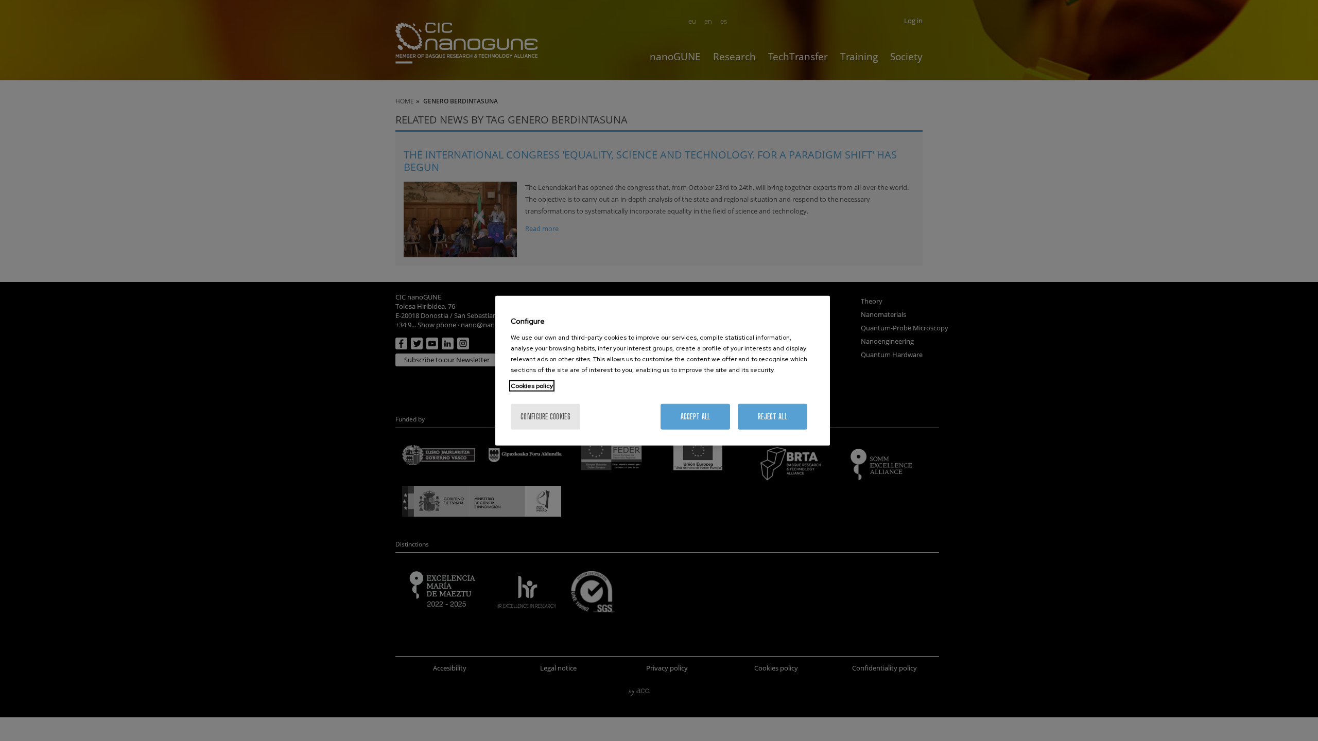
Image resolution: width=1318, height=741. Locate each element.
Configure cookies (545, 416)
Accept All (695, 416)
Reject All (772, 416)
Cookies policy (532, 385)
